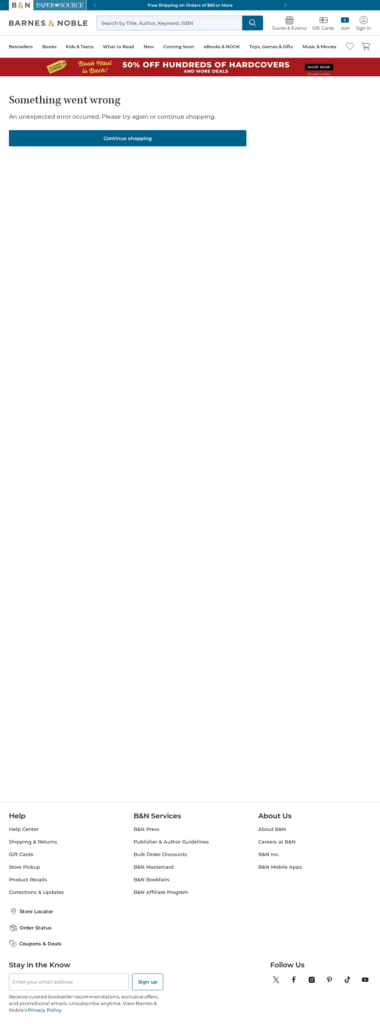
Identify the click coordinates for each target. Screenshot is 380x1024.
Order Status (36, 928)
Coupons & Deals (40, 944)
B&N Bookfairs (152, 879)
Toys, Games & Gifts (271, 46)
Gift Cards (21, 854)
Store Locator (36, 911)
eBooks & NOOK (222, 46)
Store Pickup (24, 867)
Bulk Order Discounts (160, 854)
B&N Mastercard (154, 867)
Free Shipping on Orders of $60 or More (190, 5)
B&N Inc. (268, 854)
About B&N (272, 829)
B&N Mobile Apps (280, 867)
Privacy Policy (44, 1010)
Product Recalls (28, 879)
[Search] (252, 23)
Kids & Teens (80, 46)
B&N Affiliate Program (161, 892)
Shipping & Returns (33, 842)
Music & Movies (319, 46)
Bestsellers (21, 46)
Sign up (147, 982)
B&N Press (147, 829)
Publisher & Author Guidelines (171, 842)
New (149, 46)
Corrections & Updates (36, 892)
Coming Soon (178, 46)
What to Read (118, 46)
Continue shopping (128, 138)
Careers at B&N (277, 842)
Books (49, 46)
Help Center (24, 829)
